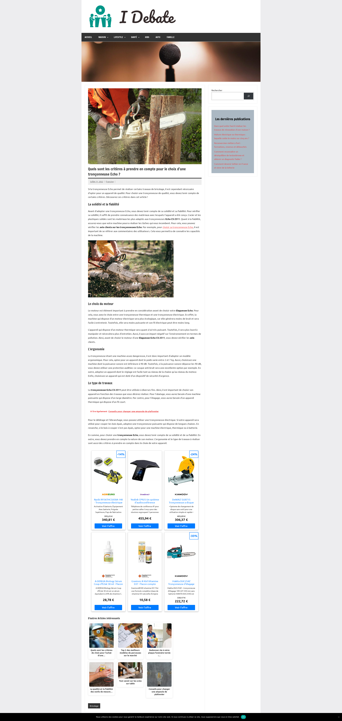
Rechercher (216, 90)
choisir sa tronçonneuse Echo (178, 227)
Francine (110, 181)
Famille (170, 37)
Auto (158, 37)
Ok (243, 717)
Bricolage (94, 706)
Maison (102, 37)
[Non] (338, 717)
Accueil (88, 37)
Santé (134, 37)
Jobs (147, 37)
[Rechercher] (248, 96)
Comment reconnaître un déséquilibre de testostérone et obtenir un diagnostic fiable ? (229, 155)
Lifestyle (118, 37)
